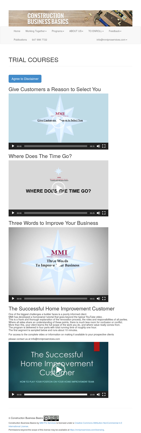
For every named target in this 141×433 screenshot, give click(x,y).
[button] (58, 121)
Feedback (114, 31)
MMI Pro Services (48, 422)
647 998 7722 (39, 39)
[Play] (13, 146)
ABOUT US (75, 31)
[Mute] (98, 146)
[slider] (55, 146)
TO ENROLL (95, 31)
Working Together (35, 31)
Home (17, 31)
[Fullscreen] (104, 146)
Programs (57, 31)
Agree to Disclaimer (25, 78)
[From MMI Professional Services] (70, 18)
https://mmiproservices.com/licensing (87, 429)
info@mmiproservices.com (111, 39)
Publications (20, 39)
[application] (58, 122)
